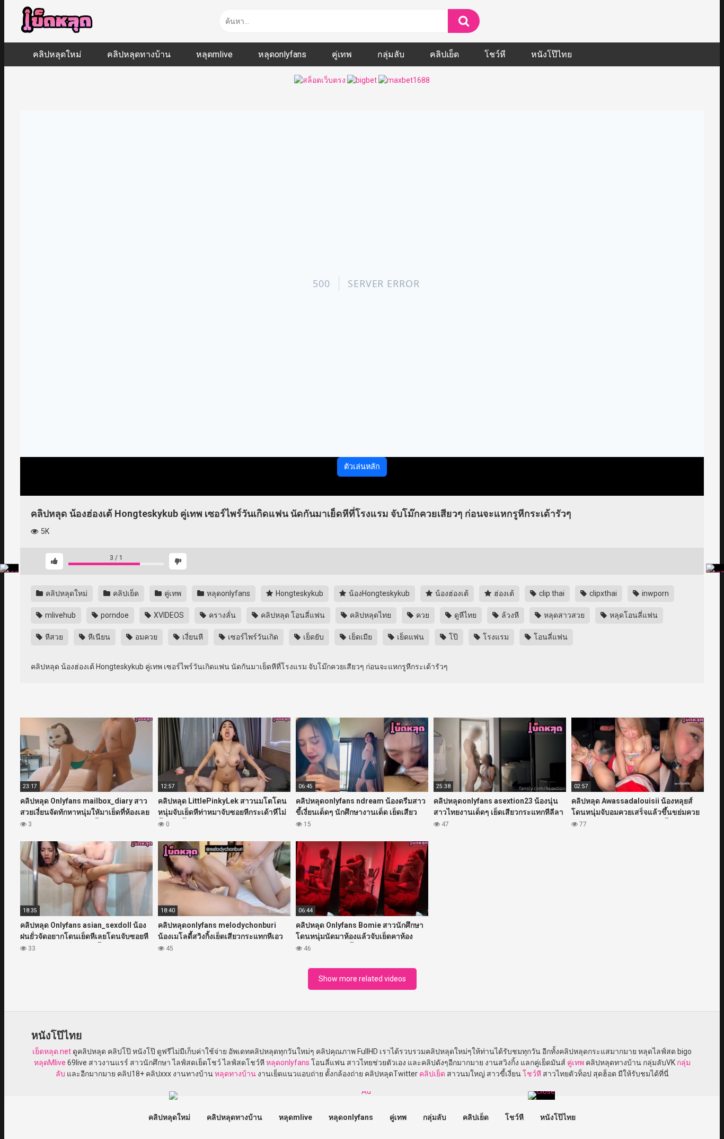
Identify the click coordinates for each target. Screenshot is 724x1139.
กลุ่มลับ (390, 54)
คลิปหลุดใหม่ (57, 54)
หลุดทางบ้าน (235, 1073)
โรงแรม (495, 637)
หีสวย (53, 637)
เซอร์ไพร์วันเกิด (252, 637)
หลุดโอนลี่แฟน (633, 615)
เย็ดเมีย (359, 637)
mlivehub (59, 615)
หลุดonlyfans (282, 54)
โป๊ (452, 637)
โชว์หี (495, 54)
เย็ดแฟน (409, 637)
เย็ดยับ (313, 637)
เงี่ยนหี (192, 637)
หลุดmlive (214, 54)
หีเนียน (98, 637)
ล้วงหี (509, 615)
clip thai (550, 593)
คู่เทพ (342, 54)
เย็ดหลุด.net (51, 1051)
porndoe (114, 615)
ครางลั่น (221, 615)
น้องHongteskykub (378, 593)
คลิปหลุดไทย (369, 615)
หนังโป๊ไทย (551, 54)
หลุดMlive (50, 1062)
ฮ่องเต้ (503, 593)
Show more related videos (362, 978)
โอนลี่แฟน (550, 637)
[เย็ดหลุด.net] (56, 21)
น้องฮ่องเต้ (451, 593)
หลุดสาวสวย (563, 615)
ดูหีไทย (464, 615)
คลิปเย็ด (444, 54)
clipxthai (602, 593)
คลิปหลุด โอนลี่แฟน (292, 615)
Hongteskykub (298, 593)
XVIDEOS (168, 615)
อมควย (145, 637)
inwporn (654, 593)
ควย (421, 615)
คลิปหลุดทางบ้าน (139, 54)
